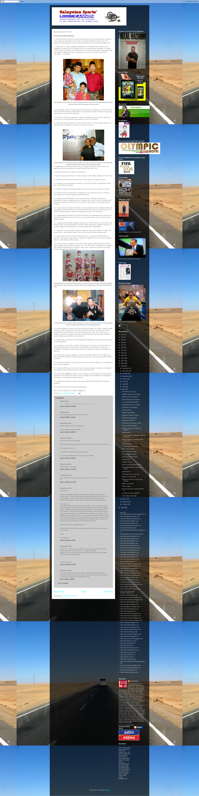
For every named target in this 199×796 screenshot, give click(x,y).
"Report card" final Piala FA (130, 397)
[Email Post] (79, 393)
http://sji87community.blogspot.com (131, 618)
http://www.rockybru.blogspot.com (130, 665)
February (125, 501)
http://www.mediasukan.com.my (130, 650)
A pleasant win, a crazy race (130, 474)
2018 (122, 342)
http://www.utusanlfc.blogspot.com (130, 667)
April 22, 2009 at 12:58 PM (68, 406)
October (125, 373)
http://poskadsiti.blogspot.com (129, 609)
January (125, 504)
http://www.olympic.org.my (128, 659)
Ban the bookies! (127, 443)
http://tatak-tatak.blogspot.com (129, 625)
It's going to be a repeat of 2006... (132, 423)
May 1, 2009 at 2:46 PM (67, 579)
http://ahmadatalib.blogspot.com (130, 516)
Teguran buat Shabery (128, 412)
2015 (122, 350)
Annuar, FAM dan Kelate (129, 454)
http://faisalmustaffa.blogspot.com (130, 548)
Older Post (108, 592)
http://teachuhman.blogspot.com (130, 627)
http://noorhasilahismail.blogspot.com (131, 599)
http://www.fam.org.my (127, 645)
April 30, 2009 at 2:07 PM (67, 564)
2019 (122, 340)
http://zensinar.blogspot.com (128, 670)
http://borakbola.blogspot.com (129, 538)
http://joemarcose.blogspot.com (129, 568)
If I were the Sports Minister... (131, 402)
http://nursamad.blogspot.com (129, 602)
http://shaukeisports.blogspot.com (130, 615)
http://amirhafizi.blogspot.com (129, 523)
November (126, 371)
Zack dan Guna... (127, 410)
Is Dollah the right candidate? (131, 493)
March (125, 499)
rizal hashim (134, 681)
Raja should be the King (129, 451)
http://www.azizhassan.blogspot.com (131, 638)
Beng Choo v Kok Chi (128, 420)
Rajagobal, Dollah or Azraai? (130, 415)
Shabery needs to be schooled (131, 394)
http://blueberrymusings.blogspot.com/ (131, 534)
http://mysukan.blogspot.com (129, 595)
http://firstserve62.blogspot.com (129, 550)
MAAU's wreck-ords (128, 483)
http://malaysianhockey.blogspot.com (131, 584)
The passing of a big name (130, 446)
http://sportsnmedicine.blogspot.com (131, 620)
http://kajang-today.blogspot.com (130, 573)
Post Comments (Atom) (69, 596)
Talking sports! (126, 432)
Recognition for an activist (130, 457)
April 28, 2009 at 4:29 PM (67, 540)
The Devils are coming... (129, 391)
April (124, 389)
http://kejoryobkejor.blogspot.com (130, 575)
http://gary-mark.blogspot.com (129, 552)
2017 (122, 345)
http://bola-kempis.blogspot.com (130, 536)
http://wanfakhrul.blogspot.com (129, 636)
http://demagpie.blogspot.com (129, 541)
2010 (122, 363)
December (126, 368)
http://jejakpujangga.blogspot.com (130, 566)
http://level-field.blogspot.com (129, 580)
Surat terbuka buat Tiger (129, 496)
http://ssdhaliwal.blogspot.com (129, 622)
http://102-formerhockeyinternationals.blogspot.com (132, 513)
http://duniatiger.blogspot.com (129, 543)
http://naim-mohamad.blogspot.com (131, 597)
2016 (122, 347)
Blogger (107, 790)
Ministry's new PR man (129, 477)
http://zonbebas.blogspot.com (129, 672)
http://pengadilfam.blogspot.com (130, 606)
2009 (122, 366)
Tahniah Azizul (126, 471)
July (124, 381)
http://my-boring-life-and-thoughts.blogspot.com (127, 592)
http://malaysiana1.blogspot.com (130, 582)
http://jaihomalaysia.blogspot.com (130, 563)
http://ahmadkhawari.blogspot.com (130, 518)
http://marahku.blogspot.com (129, 586)
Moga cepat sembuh (128, 449)
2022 (122, 334)
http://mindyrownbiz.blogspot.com (130, 589)
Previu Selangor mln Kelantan (131, 399)
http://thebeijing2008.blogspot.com (130, 629)
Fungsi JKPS (126, 459)
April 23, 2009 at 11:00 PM (68, 469)
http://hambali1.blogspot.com (129, 557)
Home (83, 592)
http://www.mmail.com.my (128, 652)
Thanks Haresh (126, 486)
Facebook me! (123, 778)
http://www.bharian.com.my (128, 641)
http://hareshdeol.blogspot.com (129, 559)
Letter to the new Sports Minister (132, 464)
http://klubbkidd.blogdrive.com (129, 577)
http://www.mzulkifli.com (127, 654)
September (126, 376)
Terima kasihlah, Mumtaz (129, 425)
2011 (122, 361)
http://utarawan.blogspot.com (129, 632)
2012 (122, 358)
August (125, 379)
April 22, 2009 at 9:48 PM (67, 432)
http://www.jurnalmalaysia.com (129, 647)
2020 (122, 337)
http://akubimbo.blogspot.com (129, 521)
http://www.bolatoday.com (128, 643)
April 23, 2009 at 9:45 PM (67, 458)
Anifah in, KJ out (127, 462)
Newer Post (59, 592)
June (124, 384)
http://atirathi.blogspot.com (128, 528)
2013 (122, 355)
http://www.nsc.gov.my (127, 657)
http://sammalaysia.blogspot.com (130, 613)
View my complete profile (126, 725)
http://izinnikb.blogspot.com (128, 561)
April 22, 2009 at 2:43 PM (67, 417)
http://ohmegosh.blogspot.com (129, 604)
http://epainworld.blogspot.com (129, 545)
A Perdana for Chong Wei (129, 407)
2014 (122, 353)
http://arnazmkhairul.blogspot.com (130, 525)
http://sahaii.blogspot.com (128, 611)
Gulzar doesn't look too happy (131, 404)
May (124, 386)
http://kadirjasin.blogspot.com (129, 570)
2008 (122, 507)
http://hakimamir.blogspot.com (129, 554)
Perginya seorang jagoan (129, 418)
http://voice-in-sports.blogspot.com (130, 634)
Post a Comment (63, 583)
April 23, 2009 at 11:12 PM (68, 482)
